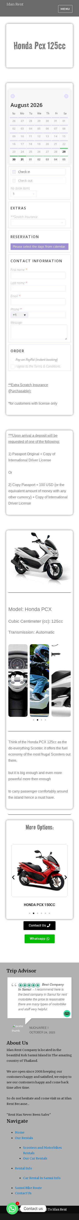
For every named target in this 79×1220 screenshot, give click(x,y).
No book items (20, 188)
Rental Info (23, 1168)
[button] (33, 720)
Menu (65, 9)
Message (16, 322)
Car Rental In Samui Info (42, 1178)
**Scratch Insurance (24, 217)
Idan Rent (15, 4)
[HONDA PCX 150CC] (39, 870)
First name (19, 270)
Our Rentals (24, 1138)
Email (15, 296)
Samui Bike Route (28, 1188)
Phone (16, 309)
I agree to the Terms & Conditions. (38, 366)
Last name (19, 283)
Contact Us (23, 1193)
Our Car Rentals (35, 1158)
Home (19, 1132)
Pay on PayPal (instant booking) (37, 360)
